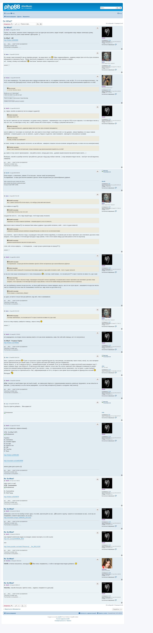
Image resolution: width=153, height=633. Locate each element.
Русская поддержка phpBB (63, 618)
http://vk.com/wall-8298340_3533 (14, 539)
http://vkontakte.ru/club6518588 (13, 460)
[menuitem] (12, 13)
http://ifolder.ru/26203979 (11, 497)
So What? (7, 21)
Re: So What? (9, 478)
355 (109, 414)
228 (109, 183)
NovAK (103, 181)
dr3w (103, 366)
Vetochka (104, 569)
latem (103, 62)
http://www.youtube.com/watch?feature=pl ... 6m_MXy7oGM (22, 546)
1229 (109, 40)
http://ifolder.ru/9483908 (11, 40)
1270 (109, 369)
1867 (109, 65)
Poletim (104, 86)
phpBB (59, 616)
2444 (109, 90)
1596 (109, 572)
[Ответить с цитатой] (97, 28)
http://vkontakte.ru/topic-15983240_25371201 (17, 517)
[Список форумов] (12, 6)
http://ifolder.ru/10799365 (11, 342)
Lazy (103, 412)
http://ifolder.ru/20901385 (11, 455)
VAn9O (103, 38)
